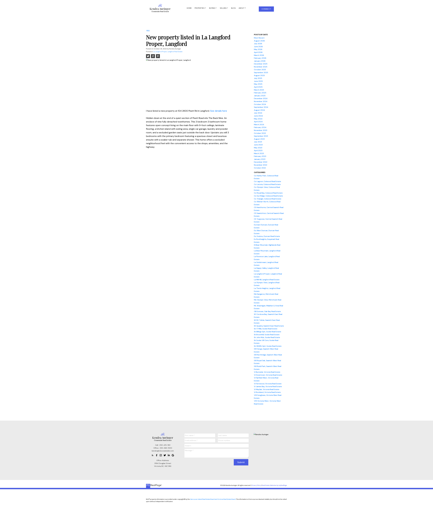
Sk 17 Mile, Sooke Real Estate (265, 329)
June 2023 (258, 145)
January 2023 (259, 159)
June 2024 (258, 116)
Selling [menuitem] (223, 8)
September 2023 (261, 136)
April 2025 (258, 87)
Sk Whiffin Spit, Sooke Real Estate (267, 346)
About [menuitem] (241, 8)
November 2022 (260, 165)
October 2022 (260, 168)
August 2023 (259, 139)
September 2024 (261, 107)
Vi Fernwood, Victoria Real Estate (267, 383)
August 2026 (259, 41)
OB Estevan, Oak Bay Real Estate (267, 311)
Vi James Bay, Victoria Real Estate (268, 386)
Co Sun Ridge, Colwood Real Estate (268, 196)
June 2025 (258, 81)
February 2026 (260, 58)
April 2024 (258, 121)
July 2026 (258, 43)
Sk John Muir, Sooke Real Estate (267, 337)
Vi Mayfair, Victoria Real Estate (266, 389)
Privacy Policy (256, 485)
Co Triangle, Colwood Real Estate (267, 199)
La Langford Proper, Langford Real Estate (167, 52)
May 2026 (258, 49)
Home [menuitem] (189, 8)
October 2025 (260, 69)
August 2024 (259, 110)
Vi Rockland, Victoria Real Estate (267, 392)
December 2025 (260, 64)
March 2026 (259, 55)
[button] (266, 9)
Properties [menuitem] (200, 8)
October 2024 (260, 104)
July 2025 (258, 78)
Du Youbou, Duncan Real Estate (267, 236)
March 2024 (259, 124)
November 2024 (260, 101)
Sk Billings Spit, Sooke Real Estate (267, 331)
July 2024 (258, 113)
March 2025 (259, 90)
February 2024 (260, 127)
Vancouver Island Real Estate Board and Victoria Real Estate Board (213, 499)
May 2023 (258, 147)
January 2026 (259, 61)
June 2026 (258, 46)
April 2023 (258, 150)
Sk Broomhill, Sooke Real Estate (266, 334)
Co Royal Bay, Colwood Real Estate (268, 193)
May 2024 (258, 119)
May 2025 (258, 84)
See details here (218, 110)
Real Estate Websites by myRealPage (274, 485)
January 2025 (259, 95)
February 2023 (260, 156)
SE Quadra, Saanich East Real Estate (269, 326)
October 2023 (260, 133)
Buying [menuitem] (212, 8)
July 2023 (258, 142)
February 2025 (260, 93)
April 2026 (258, 52)
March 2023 (259, 153)
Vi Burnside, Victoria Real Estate (267, 372)
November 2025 (260, 67)
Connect (266, 9)
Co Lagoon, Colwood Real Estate (267, 181)
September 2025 (261, 72)
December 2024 (260, 98)
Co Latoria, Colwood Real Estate (267, 184)
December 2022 (260, 162)
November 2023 (260, 130)
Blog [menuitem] (233, 8)
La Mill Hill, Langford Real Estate (266, 279)
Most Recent (259, 38)
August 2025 (259, 75)
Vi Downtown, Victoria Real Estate (268, 375)
